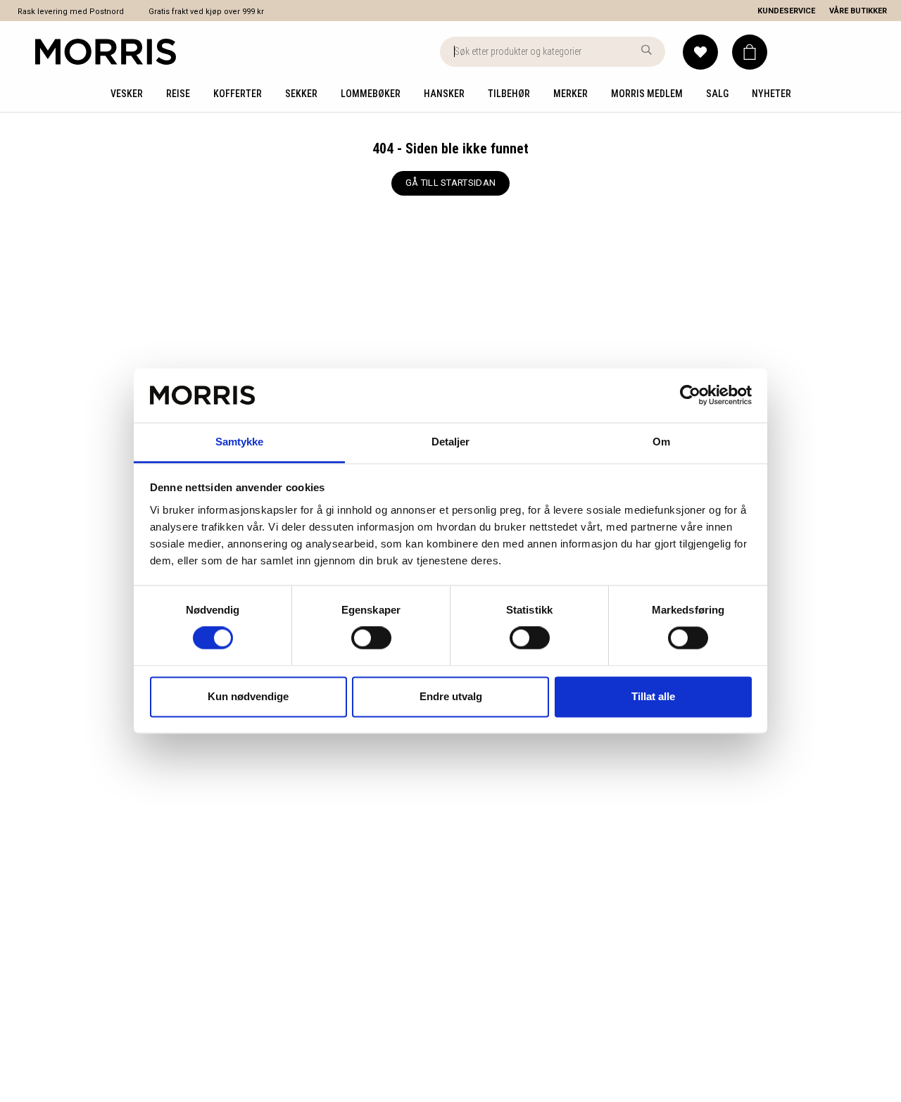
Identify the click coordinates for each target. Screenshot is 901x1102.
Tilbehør (509, 93)
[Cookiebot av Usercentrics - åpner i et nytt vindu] (690, 395)
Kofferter (237, 93)
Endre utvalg (451, 696)
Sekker (301, 93)
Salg (717, 93)
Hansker (444, 93)
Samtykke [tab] (239, 442)
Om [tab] (661, 442)
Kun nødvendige (248, 696)
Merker (570, 93)
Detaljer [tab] (450, 442)
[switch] (371, 638)
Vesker (127, 93)
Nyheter (771, 93)
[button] (749, 52)
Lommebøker (371, 93)
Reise (178, 93)
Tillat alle (653, 696)
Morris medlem (647, 93)
